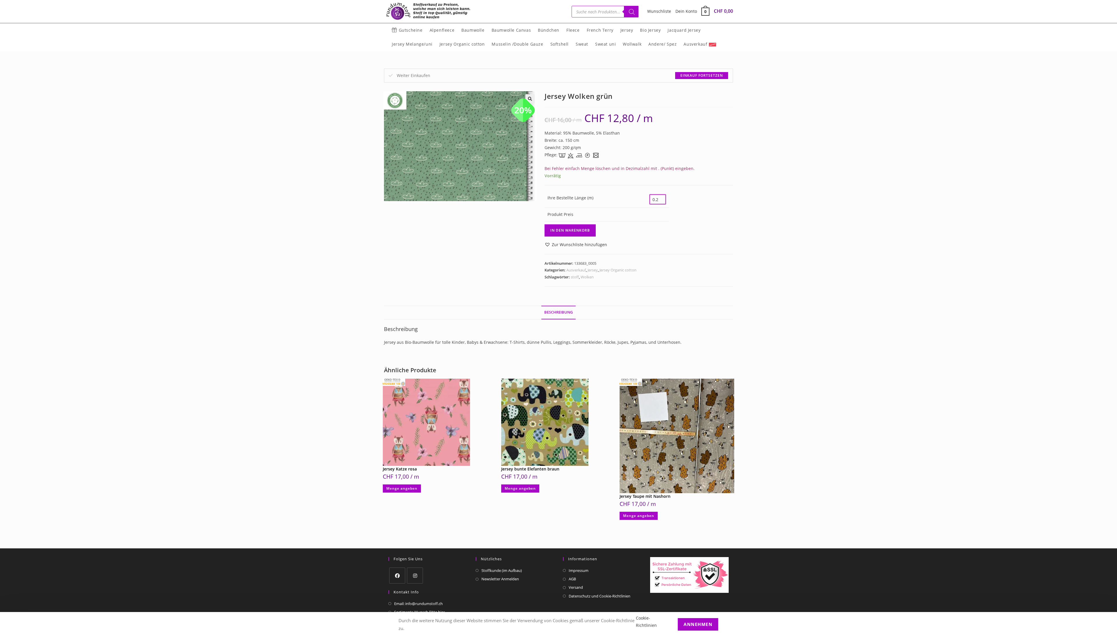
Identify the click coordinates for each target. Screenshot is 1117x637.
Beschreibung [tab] (558, 312)
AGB (572, 578)
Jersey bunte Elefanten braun (530, 469)
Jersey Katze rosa (400, 469)
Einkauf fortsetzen (701, 75)
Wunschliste (659, 11)
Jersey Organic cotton (618, 270)
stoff (575, 277)
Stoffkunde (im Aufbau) (501, 570)
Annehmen (698, 624)
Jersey (593, 270)
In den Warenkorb (570, 230)
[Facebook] (397, 576)
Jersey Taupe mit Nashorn (645, 496)
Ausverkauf (576, 270)
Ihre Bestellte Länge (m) (570, 198)
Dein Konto (686, 11)
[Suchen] (631, 11)
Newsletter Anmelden (500, 578)
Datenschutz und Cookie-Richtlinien (599, 596)
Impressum (578, 570)
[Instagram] (415, 576)
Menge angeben (401, 488)
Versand (576, 587)
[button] (576, 244)
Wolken (587, 277)
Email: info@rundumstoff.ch (418, 603)
